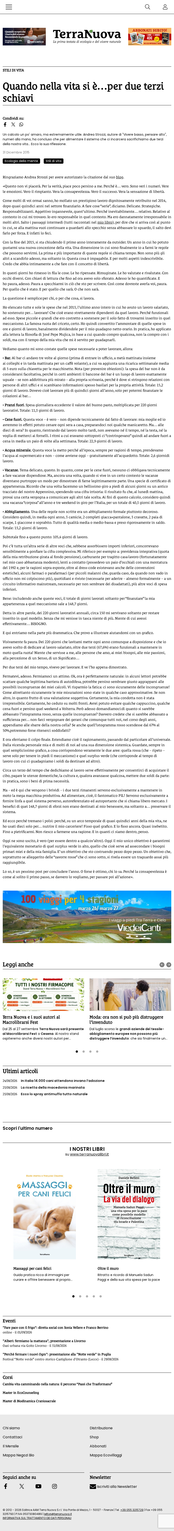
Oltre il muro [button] (108, 1268)
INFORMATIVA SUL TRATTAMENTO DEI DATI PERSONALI (37, 1518)
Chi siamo (11, 1428)
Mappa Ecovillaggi (106, 1455)
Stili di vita (13, 70)
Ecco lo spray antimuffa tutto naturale (45, 1094)
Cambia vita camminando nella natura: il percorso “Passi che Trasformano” (57, 1384)
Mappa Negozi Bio (18, 1455)
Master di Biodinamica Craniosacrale (29, 1401)
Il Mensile (11, 1446)
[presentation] (162, 964)
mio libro (104, 222)
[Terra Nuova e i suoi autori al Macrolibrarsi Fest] (43, 994)
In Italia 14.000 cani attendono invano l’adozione (54, 1080)
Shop (94, 1437)
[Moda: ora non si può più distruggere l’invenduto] (130, 994)
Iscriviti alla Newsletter (116, 1486)
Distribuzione (101, 1428)
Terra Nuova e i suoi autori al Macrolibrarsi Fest (31, 1019)
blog (119, 177)
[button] (9, 7)
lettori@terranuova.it (58, 1514)
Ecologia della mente (21, 161)
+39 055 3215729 (131, 1510)
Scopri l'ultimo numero (28, 1128)
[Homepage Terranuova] (87, 36)
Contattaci (12, 1437)
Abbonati (98, 1446)
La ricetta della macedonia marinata (44, 1087)
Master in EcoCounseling (21, 1392)
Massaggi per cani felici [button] (32, 1268)
